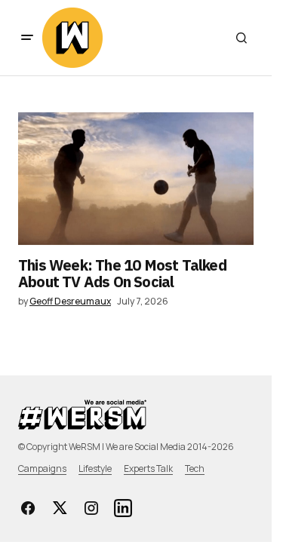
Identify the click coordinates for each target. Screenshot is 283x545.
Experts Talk (148, 468)
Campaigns (42, 468)
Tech (195, 468)
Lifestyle (95, 468)
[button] (27, 38)
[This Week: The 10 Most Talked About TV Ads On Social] (136, 178)
